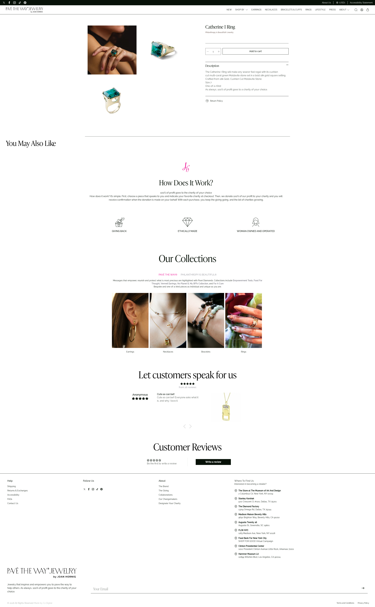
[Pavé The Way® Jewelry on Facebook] (9, 2)
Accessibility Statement (361, 2)
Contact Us (12, 503)
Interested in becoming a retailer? (250, 484)
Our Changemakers (168, 499)
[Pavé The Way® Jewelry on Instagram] (14, 2)
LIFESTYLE (320, 10)
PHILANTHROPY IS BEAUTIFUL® (199, 274)
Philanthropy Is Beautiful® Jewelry (219, 32)
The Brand (164, 486)
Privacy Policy (363, 603)
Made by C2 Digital (43, 603)
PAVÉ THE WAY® (168, 274)
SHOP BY (239, 10)
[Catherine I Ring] (112, 50)
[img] (187, 384)
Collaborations (166, 495)
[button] (185, 426)
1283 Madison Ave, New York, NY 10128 (256, 533)
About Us (326, 2)
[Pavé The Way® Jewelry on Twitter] (4, 2)
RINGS (308, 10)
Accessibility (13, 495)
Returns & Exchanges (17, 490)
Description (212, 66)
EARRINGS (256, 10)
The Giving (164, 490)
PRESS (332, 10)
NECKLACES (271, 10)
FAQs (9, 499)
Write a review (213, 462)
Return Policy (216, 101)
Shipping (11, 486)
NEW (229, 10)
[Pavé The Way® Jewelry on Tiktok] (19, 2)
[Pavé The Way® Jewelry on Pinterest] (25, 2)
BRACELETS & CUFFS (291, 10)
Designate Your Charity (170, 503)
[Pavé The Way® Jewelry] (24, 9)
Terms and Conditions (345, 603)
